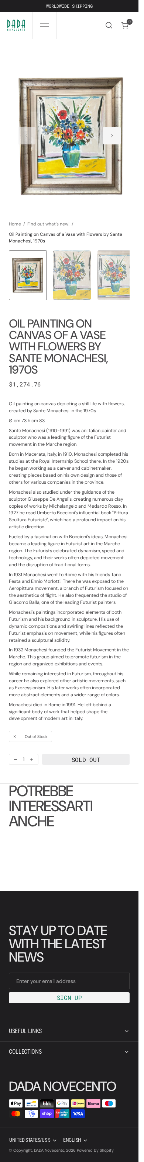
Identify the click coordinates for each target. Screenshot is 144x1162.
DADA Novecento (49, 1150)
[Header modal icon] (44, 25)
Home (15, 217)
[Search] (108, 25)
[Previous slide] (26, 132)
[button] (44, 25)
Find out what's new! (48, 217)
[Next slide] (112, 132)
